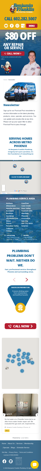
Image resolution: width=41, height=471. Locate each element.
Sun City (24, 221)
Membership (28, 443)
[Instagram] (17, 25)
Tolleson (9, 228)
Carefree (25, 203)
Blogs (13, 447)
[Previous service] (14, 279)
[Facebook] (11, 25)
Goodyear (10, 216)
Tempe (9, 231)
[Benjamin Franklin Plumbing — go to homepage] (20, 8)
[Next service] (27, 279)
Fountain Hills (26, 211)
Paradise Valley (12, 226)
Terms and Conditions (26, 452)
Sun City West (27, 223)
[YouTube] (6, 25)
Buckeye (9, 213)
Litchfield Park (12, 218)
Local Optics (24, 438)
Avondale (10, 211)
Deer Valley (26, 208)
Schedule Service (23, 447)
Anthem (9, 203)
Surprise (24, 226)
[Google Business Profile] (22, 25)
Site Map (4, 452)
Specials (6, 447)
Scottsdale (25, 218)
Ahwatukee (11, 206)
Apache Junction (13, 208)
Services (19, 443)
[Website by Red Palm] (18, 461)
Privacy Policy (13, 452)
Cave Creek (26, 206)
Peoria (8, 223)
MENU (32, 25)
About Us (11, 443)
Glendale (25, 213)
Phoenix (24, 216)
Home (5, 80)
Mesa (8, 221)
